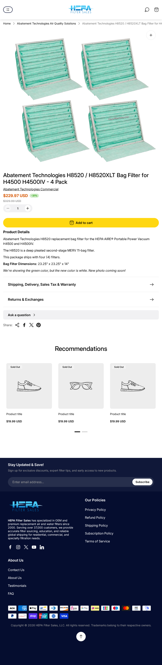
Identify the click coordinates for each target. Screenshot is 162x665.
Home (7, 23)
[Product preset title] (29, 386)
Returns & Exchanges (26, 299)
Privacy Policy (95, 510)
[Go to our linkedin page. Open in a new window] (42, 547)
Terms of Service (97, 541)
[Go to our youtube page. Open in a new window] (34, 547)
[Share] (17, 325)
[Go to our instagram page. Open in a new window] (18, 547)
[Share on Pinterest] (38, 325)
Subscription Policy (99, 533)
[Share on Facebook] (24, 325)
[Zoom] (151, 35)
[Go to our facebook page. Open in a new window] (10, 547)
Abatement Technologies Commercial (30, 189)
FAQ (11, 593)
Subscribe (142, 482)
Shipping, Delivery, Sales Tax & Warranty (42, 284)
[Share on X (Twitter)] (31, 325)
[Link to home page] (25, 507)
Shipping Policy (96, 525)
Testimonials (17, 586)
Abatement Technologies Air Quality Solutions (46, 23)
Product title (14, 414)
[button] (77, 431)
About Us (15, 578)
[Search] (147, 9)
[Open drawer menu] (8, 10)
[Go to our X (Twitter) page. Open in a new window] (26, 547)
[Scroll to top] (81, 636)
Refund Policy (95, 517)
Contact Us (16, 570)
